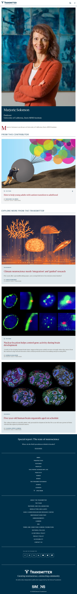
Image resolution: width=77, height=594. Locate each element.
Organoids (7, 414)
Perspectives (38, 460)
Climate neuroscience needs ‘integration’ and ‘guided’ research (35, 271)
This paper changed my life (38, 469)
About (38, 500)
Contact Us (38, 542)
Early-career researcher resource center (38, 512)
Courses (38, 487)
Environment (7, 267)
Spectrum (8, 191)
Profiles (38, 466)
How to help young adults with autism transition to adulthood (31, 195)
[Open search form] (70, 3)
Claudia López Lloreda (13, 428)
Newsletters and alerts (38, 509)
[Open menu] (74, 3)
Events (38, 484)
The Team (38, 503)
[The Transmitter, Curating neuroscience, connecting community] (17, 3)
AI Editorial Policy (38, 533)
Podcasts (38, 472)
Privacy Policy (38, 536)
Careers (38, 521)
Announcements (38, 518)
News (38, 457)
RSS (38, 524)
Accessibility (38, 539)
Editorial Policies (38, 530)
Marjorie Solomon (12, 199)
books (38, 481)
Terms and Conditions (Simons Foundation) (38, 527)
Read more (38, 448)
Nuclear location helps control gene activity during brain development (32, 344)
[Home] (38, 571)
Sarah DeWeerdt (11, 279)
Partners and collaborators (38, 506)
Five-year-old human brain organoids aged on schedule (31, 418)
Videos (38, 475)
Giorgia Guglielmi (12, 355)
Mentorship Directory (38, 515)
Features (38, 463)
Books (38, 478)
